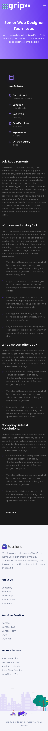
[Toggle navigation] (44, 6)
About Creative (9, 599)
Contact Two (8, 627)
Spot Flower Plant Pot (12, 658)
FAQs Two (7, 639)
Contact (6, 623)
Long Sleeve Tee (10, 674)
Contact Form (9, 631)
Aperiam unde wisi (11, 666)
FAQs (4, 635)
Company (7, 588)
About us (6, 591)
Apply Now (11, 512)
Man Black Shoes (10, 662)
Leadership (7, 595)
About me (7, 603)
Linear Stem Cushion (12, 670)
